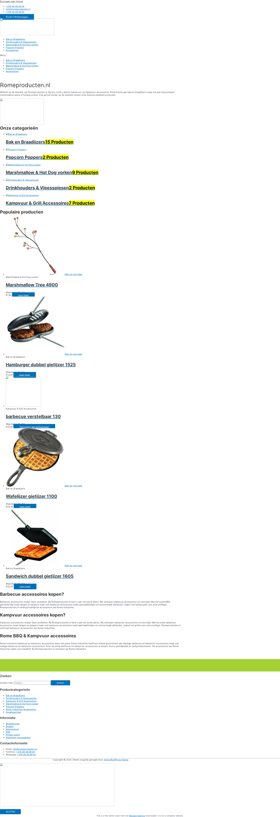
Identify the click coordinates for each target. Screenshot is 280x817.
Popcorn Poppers (15, 47)
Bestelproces (13, 723)
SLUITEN (10, 811)
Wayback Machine (137, 816)
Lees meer (23, 295)
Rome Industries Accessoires (21, 709)
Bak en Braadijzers (15, 39)
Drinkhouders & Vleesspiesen (21, 42)
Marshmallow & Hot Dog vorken (22, 44)
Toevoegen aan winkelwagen (34, 426)
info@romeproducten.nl (25, 749)
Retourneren (12, 729)
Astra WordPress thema (116, 759)
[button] (140, 55)
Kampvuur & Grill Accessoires (21, 701)
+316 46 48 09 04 (25, 751)
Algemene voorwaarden (18, 737)
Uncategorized (13, 712)
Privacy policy (13, 734)
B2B (8, 732)
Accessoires (12, 50)
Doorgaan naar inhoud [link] (11, 1)
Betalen (10, 726)
